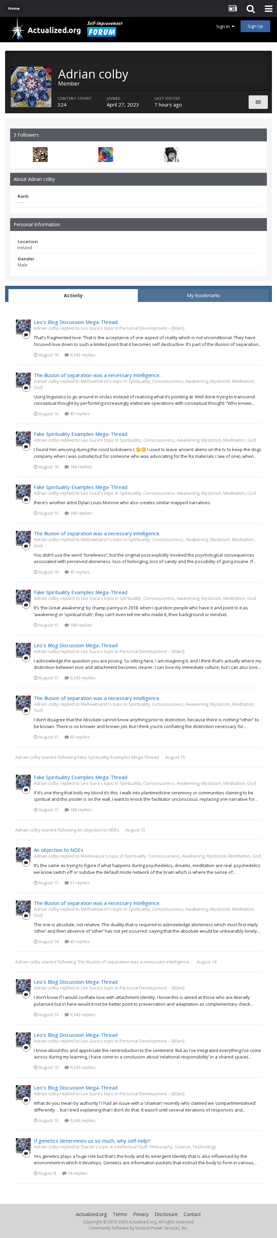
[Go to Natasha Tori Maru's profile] (171, 154)
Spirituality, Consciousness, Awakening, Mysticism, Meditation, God (188, 440)
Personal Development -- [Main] (152, 328)
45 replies (79, 414)
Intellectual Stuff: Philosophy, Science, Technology (165, 1147)
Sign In (224, 26)
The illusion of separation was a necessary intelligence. (97, 375)
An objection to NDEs (98, 830)
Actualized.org (91, 1214)
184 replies (80, 467)
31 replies (79, 883)
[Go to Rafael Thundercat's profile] (40, 154)
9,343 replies (82, 355)
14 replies (77, 1173)
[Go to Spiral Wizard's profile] (105, 154)
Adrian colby (28, 757)
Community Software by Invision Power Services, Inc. (138, 1228)
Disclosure (166, 1214)
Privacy (141, 1214)
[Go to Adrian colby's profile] (23, 327)
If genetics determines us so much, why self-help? (92, 1140)
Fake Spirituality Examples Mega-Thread (80, 433)
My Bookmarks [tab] (203, 295)
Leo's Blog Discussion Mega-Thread (76, 322)
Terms (120, 1214)
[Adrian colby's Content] (258, 102)
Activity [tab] (73, 295)
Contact (192, 1214)
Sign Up (255, 26)
